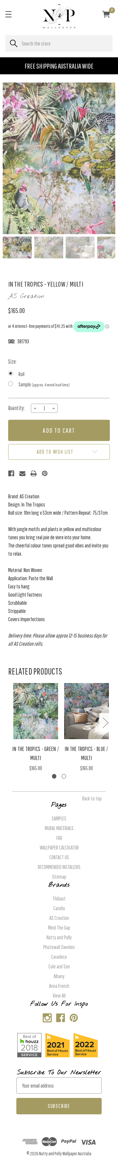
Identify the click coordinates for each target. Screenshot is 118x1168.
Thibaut (59, 898)
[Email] (22, 473)
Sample (44, 384)
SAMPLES (59, 818)
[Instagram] (46, 1016)
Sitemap (59, 876)
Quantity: (16, 408)
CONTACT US (59, 857)
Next (105, 722)
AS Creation (59, 918)
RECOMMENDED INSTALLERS (59, 867)
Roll (21, 374)
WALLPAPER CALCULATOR (59, 847)
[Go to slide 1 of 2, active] (54, 776)
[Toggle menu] (8, 14)
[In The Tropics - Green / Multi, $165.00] (35, 711)
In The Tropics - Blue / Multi (86, 753)
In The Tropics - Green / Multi (35, 753)
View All (59, 995)
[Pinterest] (45, 473)
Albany (59, 976)
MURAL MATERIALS (59, 828)
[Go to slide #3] (80, 247)
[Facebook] (11, 473)
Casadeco (59, 957)
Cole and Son (59, 966)
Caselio (59, 908)
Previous (13, 722)
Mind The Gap (59, 927)
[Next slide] (106, 158)
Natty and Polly (59, 937)
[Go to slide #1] (17, 247)
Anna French (59, 986)
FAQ (59, 838)
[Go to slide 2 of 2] (64, 776)
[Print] (34, 473)
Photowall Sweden (59, 947)
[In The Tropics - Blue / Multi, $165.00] (86, 711)
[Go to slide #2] (48, 247)
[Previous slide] (12, 158)
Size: (12, 361)
